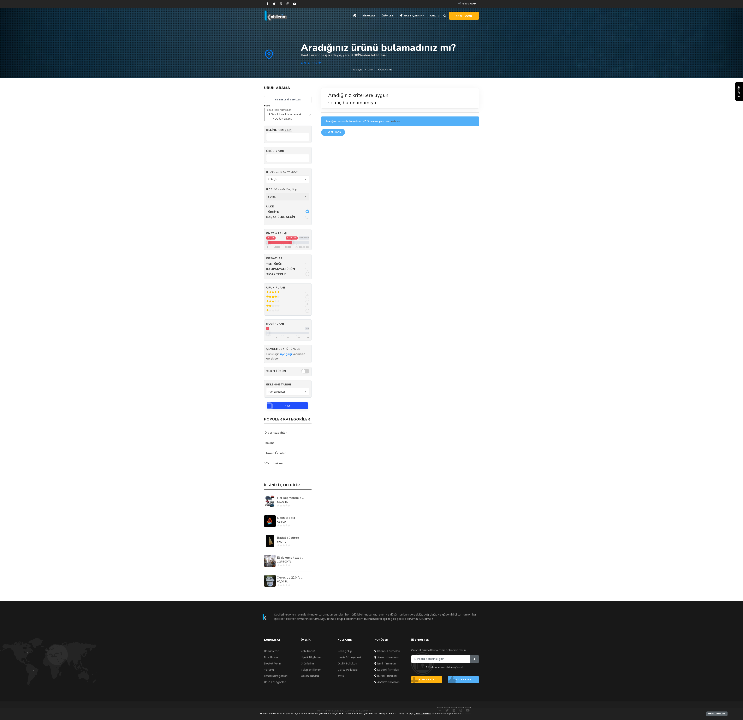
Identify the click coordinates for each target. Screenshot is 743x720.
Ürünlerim (307, 663)
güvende (459, 667)
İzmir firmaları (386, 663)
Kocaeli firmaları (388, 670)
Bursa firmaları (387, 676)
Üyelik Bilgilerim (311, 657)
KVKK (341, 676)
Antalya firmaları (388, 682)
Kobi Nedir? (308, 651)
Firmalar (369, 15)
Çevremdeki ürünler (283, 349)
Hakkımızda (271, 651)
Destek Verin (272, 663)
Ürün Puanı (275, 287)
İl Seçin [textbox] (272, 179)
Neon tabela (286, 518)
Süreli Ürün (276, 371)
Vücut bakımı (274, 463)
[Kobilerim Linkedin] (281, 4)
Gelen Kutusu (310, 676)
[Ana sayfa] (355, 15)
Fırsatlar (274, 258)
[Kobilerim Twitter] (274, 4)
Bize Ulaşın (271, 657)
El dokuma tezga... (290, 558)
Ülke (270, 206)
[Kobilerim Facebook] (267, 4)
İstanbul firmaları (388, 651)
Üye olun (309, 63)
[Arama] (444, 16)
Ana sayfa (357, 69)
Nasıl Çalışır (345, 651)
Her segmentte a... (290, 498)
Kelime (279, 130)
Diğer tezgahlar (276, 433)
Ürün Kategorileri (275, 682)
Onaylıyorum (716, 713)
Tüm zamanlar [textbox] (276, 392)
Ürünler (387, 15)
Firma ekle (426, 679)
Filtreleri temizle (288, 99)
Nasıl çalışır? (413, 15)
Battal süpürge (288, 538)
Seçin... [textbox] (272, 197)
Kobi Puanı (275, 324)
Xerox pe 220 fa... (289, 578)
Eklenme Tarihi (278, 384)
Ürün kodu (275, 151)
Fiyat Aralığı (276, 233)
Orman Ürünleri (276, 453)
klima (288, 130)
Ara (287, 405)
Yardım (435, 15)
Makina (270, 443)
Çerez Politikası (348, 670)
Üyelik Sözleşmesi (349, 657)
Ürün (370, 69)
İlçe (281, 189)
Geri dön (334, 132)
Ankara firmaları (388, 657)
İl (282, 172)
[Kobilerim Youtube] (294, 4)
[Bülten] (474, 659)
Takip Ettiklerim (311, 670)
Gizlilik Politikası (347, 663)
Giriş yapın (469, 3)
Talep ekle (463, 679)
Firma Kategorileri (276, 676)
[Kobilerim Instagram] (287, 4)
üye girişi (286, 354)
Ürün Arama (385, 69)
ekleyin (395, 121)
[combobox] (287, 179)
